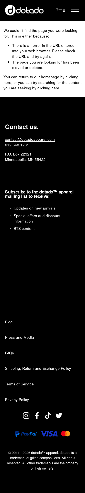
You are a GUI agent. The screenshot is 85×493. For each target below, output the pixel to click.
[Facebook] (37, 415)
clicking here (48, 87)
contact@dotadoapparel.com (30, 139)
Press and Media (19, 337)
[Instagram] (26, 415)
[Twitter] (58, 415)
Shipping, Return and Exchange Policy (38, 368)
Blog (9, 321)
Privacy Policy (17, 399)
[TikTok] (47, 415)
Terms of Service (19, 384)
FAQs (9, 352)
